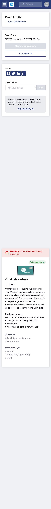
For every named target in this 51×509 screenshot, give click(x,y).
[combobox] (30, 4)
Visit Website (25, 53)
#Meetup (9, 351)
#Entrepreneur (12, 341)
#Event (8, 358)
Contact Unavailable (25, 46)
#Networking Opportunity (17, 354)
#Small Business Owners (17, 338)
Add (41, 87)
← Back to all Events (15, 21)
